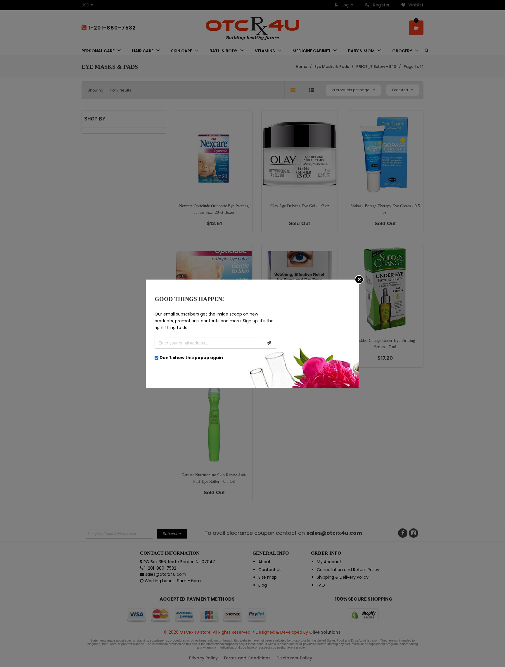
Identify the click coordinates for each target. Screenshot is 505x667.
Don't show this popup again (191, 358)
